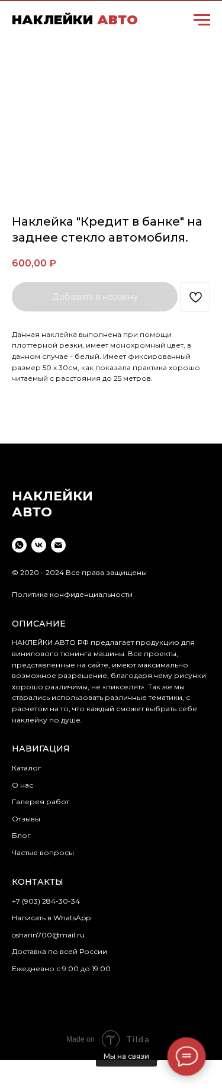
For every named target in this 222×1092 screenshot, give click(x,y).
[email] (58, 545)
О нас (22, 785)
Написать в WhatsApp (51, 917)
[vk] (38, 545)
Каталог (26, 767)
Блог (21, 835)
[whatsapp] (19, 545)
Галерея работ (40, 801)
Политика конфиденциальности (72, 594)
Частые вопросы (43, 852)
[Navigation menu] (202, 20)
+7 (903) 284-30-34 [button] (46, 901)
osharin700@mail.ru (48, 934)
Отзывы (26, 818)
